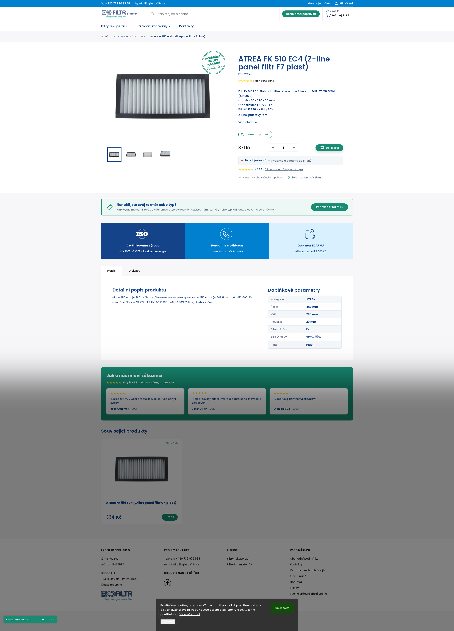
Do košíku (332, 148)
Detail (170, 517)
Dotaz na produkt (258, 134)
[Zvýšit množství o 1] (294, 148)
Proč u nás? (298, 576)
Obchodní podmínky (304, 558)
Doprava (296, 582)
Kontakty (296, 564)
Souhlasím (282, 608)
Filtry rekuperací (238, 558)
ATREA (310, 299)
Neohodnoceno (263, 80)
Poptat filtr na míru (329, 207)
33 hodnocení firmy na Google (284, 169)
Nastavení (168, 621)
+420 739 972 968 (187, 558)
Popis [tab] (111, 271)
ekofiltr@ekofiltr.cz (186, 564)
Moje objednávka (319, 3)
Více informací (189, 614)
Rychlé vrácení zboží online (308, 594)
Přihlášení (346, 3)
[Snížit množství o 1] (273, 148)
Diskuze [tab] (134, 271)
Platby (294, 588)
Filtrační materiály (240, 564)
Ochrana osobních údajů (307, 570)
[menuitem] (117, 26)
